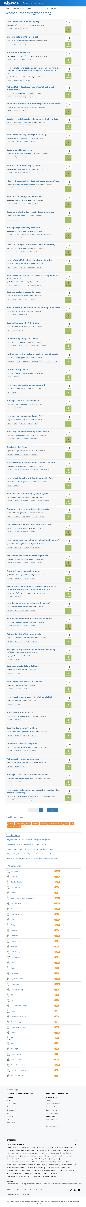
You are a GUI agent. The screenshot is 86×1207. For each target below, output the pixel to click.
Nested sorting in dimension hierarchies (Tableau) (31, 462)
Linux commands (54, 1153)
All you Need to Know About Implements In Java (45, 1176)
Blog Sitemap (11, 1123)
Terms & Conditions (13, 1194)
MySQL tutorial (51, 1156)
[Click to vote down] (67, 24)
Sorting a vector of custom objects (23, 400)
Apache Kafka (16, 1054)
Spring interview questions (29, 1153)
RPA (12, 1038)
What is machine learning (25, 1159)
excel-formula (18, 80)
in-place (31, 97)
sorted (33, 563)
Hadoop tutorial (11, 1165)
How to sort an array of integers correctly (26, 134)
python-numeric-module (44, 234)
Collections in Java (53, 1165)
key (24, 766)
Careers (48, 1101)
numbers (34, 141)
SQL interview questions (37, 1156)
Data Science (15, 887)
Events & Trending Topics (20, 1070)
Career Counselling (18, 1065)
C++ (16, 296)
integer (30, 251)
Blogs (62, 8)
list (28, 641)
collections (26, 735)
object (29, 203)
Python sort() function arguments (23, 759)
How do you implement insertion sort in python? (30, 618)
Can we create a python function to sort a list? (29, 524)
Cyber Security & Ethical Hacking (22, 898)
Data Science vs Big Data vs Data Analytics (19, 1170)
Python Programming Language (16, 1167)
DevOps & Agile (16, 882)
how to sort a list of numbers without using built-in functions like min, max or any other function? (31, 588)
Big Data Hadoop (17, 979)
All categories (14, 865)
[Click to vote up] (67, 21)
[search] (24, 2)
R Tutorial (60, 1170)
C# (12, 995)
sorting (17, 28)
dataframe (15, 800)
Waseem (25, 528)
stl (20, 299)
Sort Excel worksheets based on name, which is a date (32, 119)
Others (19, 40)
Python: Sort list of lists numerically (24, 634)
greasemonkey (35, 188)
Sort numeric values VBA (18, 52)
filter (23, 110)
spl (35, 203)
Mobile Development (18, 1027)
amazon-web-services (56, 823)
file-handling (36, 547)
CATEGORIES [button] (11, 1140)
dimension (44, 470)
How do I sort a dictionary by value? (24, 165)
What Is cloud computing (48, 1162)
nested (17, 470)
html (66, 823)
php (9, 203)
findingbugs (27, 732)
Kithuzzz (25, 77)
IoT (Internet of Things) (19, 1006)
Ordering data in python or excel (22, 37)
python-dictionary (43, 501)
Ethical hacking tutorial (41, 1159)
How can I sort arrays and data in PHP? (25, 196)
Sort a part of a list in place (20, 712)
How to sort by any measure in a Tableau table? (29, 697)
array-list (16, 516)
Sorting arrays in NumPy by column (23, 227)
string (15, 157)
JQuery (18, 373)
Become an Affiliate (52, 1107)
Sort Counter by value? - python (22, 728)
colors (33, 578)
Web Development (22, 184)
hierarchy (35, 470)
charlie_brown (29, 778)
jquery (19, 188)
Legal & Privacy (25, 1194)
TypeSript (14, 1049)
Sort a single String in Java (19, 150)
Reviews (9, 1107)
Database (19, 482)
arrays (24, 28)
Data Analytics (21, 796)
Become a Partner (51, 1110)
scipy (21, 238)
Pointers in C (43, 1153)
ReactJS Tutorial (65, 1167)
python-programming (21, 501)
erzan (23, 93)
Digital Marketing (17, 990)
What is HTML (52, 1147)
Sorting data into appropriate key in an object (28, 774)
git (27, 345)
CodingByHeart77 (33, 796)
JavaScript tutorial (12, 1156)
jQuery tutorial (24, 1156)
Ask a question (52, 8)
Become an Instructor (53, 1104)
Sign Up (77, 8)
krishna (24, 200)
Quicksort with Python (17, 447)
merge (21, 345)
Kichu (23, 420)
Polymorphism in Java (13, 1153)
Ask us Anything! (17, 1076)
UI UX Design (15, 957)
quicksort (34, 454)
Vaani (24, 358)
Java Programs (70, 1170)
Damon (23, 311)
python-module (12, 238)
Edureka (24, 373)
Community (10, 1116)
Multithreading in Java (52, 1167)
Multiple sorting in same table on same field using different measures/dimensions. (31, 651)
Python (18, 25)
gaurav (32, 184)
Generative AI (16, 871)
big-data (35, 823)
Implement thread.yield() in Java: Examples (45, 1173)
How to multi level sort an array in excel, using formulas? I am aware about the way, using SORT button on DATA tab (34, 70)
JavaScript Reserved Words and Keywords (19, 1173)
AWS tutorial (35, 1162)
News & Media (11, 1104)
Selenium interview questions (27, 1147)
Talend (13, 1043)
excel (9, 44)
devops (44, 345)
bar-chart (18, 688)
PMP (12, 920)
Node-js (18, 358)
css (9, 826)
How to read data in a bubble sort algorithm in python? (33, 540)
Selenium (14, 936)
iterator (33, 299)
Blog (8, 1113)
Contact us (10, 1110)
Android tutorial (66, 1153)
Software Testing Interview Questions (44, 1170)
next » (52, 810)
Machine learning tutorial (65, 1156)
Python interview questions (35, 1167)
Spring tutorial (40, 1150)
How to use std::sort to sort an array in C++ (27, 385)
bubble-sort (18, 547)
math (16, 97)
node (18, 361)
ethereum (26, 361)
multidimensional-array (35, 267)
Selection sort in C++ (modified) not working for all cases (33, 307)
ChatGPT (14, 893)
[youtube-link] (79, 1190)
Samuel (25, 169)
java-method (26, 516)
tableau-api (26, 470)
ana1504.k (25, 575)
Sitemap (9, 1119)
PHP (17, 264)
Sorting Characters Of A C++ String (23, 323)
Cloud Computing (17, 909)
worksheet (30, 126)
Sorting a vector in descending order (24, 292)
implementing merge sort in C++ (22, 338)
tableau (10, 659)
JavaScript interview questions (25, 1150)
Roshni (23, 513)
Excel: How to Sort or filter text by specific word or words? (34, 103)
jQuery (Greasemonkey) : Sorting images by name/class (33, 181)
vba (15, 59)
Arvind (25, 593)
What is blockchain (63, 1162)
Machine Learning (17, 914)
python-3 (17, 641)
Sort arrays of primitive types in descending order (30, 212)
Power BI (14, 877)
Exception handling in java (68, 1165)
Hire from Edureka (52, 1113)
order (23, 800)
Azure (13, 968)
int (36, 251)
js (42, 361)
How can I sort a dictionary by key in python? (28, 493)
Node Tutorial (41, 1165)
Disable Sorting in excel (18, 369)
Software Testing (17, 941)
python (10, 28)
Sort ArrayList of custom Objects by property (28, 509)
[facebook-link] (66, 1190)
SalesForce (15, 930)
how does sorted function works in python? (27, 555)
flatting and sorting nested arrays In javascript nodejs (32, 354)
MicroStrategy (16, 1022)
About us (9, 1101)
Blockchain (19, 778)
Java (18, 138)
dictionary (25, 172)
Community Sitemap (13, 1126)
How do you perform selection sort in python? (28, 603)
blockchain (35, 361)
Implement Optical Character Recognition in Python (19, 1176)
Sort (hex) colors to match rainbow (23, 571)
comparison (34, 439)
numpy (32, 234)
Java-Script (20, 153)
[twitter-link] (71, 1190)
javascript (11, 141)
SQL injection (54, 1159)
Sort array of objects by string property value (28, 431)
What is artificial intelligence (26, 1165)
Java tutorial (42, 1147)
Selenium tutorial (12, 1147)
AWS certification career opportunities (18, 1162)
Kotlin (13, 1011)
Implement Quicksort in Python (22, 743)
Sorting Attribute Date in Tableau (23, 666)
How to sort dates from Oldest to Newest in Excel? (31, 478)
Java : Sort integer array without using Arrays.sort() (31, 244)
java (9, 157)
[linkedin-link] (75, 1190)
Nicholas (24, 138)
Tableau (19, 466)
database (22, 59)
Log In (69, 8)
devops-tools (35, 345)
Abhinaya (28, 153)
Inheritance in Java (69, 1150)
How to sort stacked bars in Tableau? (24, 681)
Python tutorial (11, 1159)
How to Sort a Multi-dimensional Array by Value (29, 260)
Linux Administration (18, 1016)
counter (34, 735)
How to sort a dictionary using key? (23, 21)
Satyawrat (25, 25)
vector (26, 299)
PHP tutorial (10, 1150)
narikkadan (26, 40)
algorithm (18, 454)
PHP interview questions (54, 1150)
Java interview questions (66, 1147)
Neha (25, 466)
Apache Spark (16, 1059)
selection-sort (23, 314)
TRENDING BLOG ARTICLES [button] (17, 1144)
